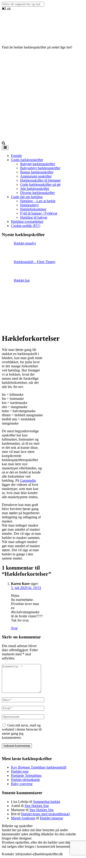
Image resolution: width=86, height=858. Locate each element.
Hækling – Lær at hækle (37, 201)
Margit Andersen (23, 818)
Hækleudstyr (29, 205)
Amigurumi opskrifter (36, 176)
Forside (16, 156)
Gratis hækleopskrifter (27, 160)
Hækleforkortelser (33, 209)
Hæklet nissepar (51, 818)
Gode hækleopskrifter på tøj (40, 184)
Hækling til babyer (33, 217)
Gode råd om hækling (27, 197)
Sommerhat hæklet (46, 802)
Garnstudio (28, 480)
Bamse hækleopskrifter (36, 172)
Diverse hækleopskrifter (37, 193)
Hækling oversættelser (27, 221)
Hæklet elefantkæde (25, 780)
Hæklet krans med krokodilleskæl (45, 814)
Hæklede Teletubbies (26, 775)
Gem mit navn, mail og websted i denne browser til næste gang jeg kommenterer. (22, 731)
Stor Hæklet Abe (37, 806)
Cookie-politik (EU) (25, 226)
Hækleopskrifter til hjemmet (40, 180)
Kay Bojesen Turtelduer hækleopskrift (38, 767)
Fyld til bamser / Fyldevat (38, 213)
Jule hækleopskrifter (34, 189)
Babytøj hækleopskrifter (37, 164)
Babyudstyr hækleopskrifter (40, 168)
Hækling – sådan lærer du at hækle (59, 826)
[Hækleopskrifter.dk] (13, 36)
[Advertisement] (43, 96)
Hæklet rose (19, 771)
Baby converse (22, 784)
